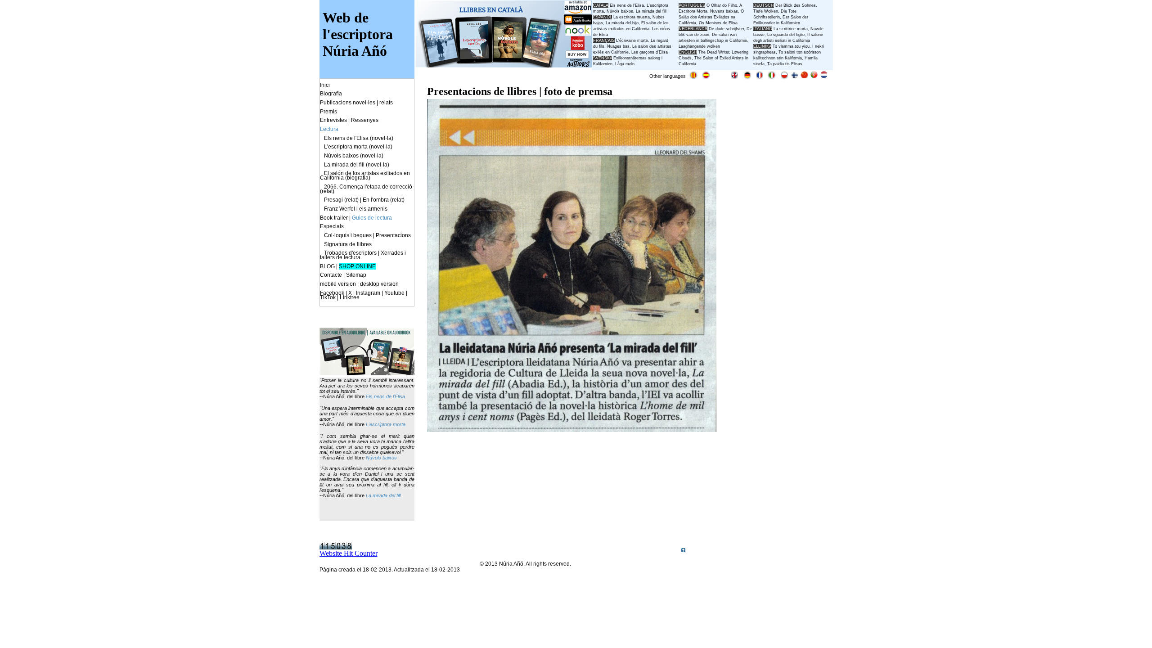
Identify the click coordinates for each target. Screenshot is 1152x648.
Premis (328, 111)
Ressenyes (364, 120)
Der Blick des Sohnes (795, 5)
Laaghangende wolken (699, 46)
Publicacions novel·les (347, 102)
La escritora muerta (631, 17)
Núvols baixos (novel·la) (353, 156)
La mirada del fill (383, 495)
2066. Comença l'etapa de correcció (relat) (366, 189)
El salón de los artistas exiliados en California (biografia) (365, 175)
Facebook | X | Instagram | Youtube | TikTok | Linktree (363, 295)
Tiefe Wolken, (766, 11)
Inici (325, 85)
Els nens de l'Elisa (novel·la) (358, 138)
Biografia (331, 93)
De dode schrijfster (726, 29)
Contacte (331, 275)
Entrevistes (333, 120)
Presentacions (393, 235)
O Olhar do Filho (721, 5)
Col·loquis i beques (348, 235)
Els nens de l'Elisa (385, 396)
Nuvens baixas (724, 11)
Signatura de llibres (348, 244)
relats (386, 102)
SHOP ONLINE (357, 266)
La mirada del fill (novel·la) (356, 165)
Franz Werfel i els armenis (355, 209)
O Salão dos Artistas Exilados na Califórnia (711, 17)
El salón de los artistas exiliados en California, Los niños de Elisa (631, 29)
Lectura (329, 129)
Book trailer (334, 218)
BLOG (327, 266)
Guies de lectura (372, 218)
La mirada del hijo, (623, 23)
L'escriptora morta (385, 424)
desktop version (379, 284)
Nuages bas (618, 46)
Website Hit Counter (349, 553)
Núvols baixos (381, 457)
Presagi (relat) (341, 200)
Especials (332, 226)
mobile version (338, 284)
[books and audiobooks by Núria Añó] (367, 373)
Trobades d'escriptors (350, 253)
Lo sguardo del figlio (786, 34)
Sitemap (356, 275)
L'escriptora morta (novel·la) (358, 147)
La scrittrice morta (791, 29)
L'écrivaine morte (632, 40)
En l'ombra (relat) (384, 200)
